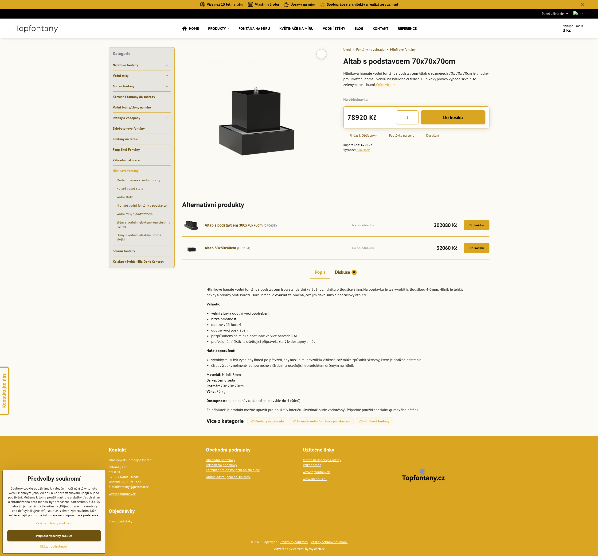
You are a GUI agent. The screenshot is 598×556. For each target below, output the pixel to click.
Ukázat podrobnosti (54, 546)
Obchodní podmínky (220, 460)
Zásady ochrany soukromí (329, 542)
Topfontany (36, 28)
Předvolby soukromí (294, 542)
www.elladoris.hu (315, 479)
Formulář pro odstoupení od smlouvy (233, 470)
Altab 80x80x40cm (220, 248)
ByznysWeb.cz (314, 549)
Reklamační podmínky (221, 465)
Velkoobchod (312, 465)
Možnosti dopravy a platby (322, 460)
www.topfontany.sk (316, 472)
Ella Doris (363, 150)
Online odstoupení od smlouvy (228, 477)
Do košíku (453, 117)
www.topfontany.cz (122, 494)
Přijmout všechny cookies (54, 536)
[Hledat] (542, 28)
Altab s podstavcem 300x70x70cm (234, 225)
